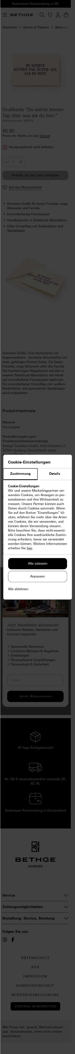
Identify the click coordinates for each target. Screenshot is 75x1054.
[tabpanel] (37, 517)
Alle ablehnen (18, 589)
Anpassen (37, 576)
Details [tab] (54, 474)
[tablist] (37, 474)
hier (29, 548)
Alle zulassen (37, 563)
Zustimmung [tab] (20, 474)
